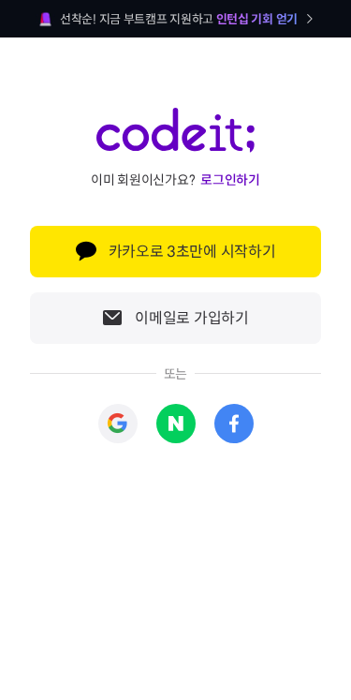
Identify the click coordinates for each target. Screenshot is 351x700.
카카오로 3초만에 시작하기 (192, 251)
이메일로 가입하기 (191, 318)
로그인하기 (230, 179)
